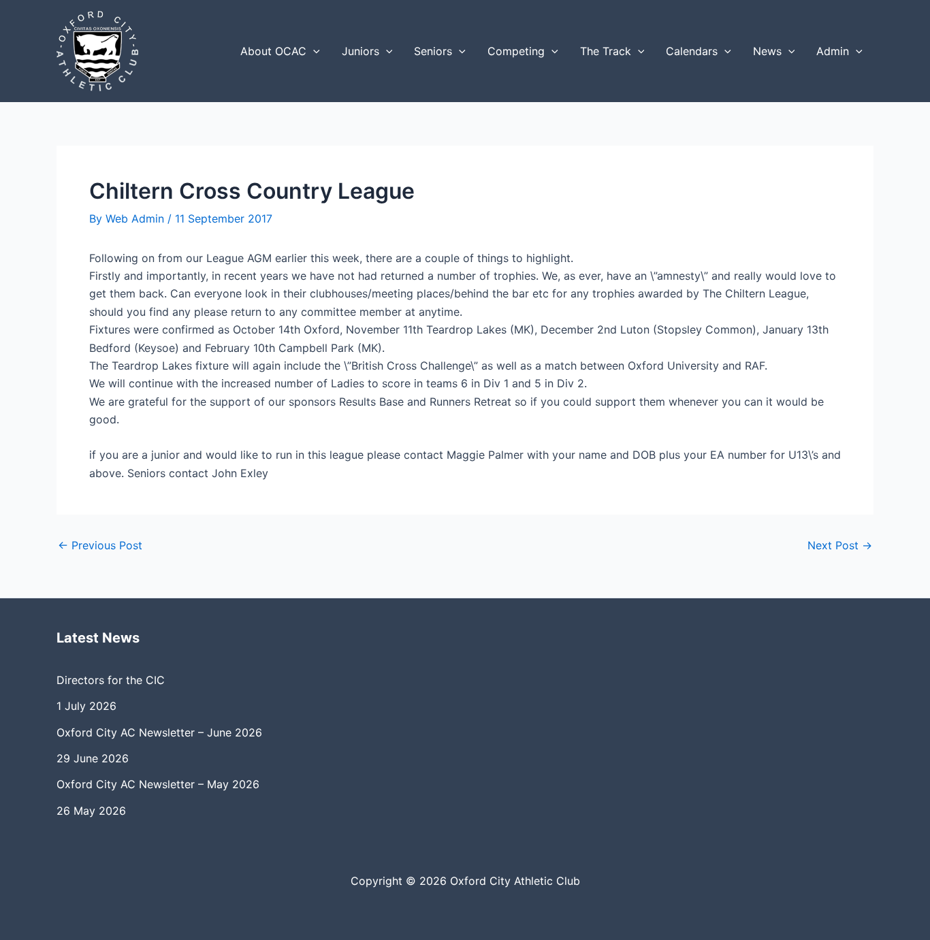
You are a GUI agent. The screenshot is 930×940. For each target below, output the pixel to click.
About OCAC (273, 51)
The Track (605, 51)
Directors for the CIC (111, 680)
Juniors (360, 51)
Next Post (839, 545)
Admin (832, 51)
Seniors (433, 51)
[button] (313, 51)
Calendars (692, 51)
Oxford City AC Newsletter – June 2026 (159, 732)
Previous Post (100, 545)
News (767, 51)
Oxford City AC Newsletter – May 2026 (158, 784)
